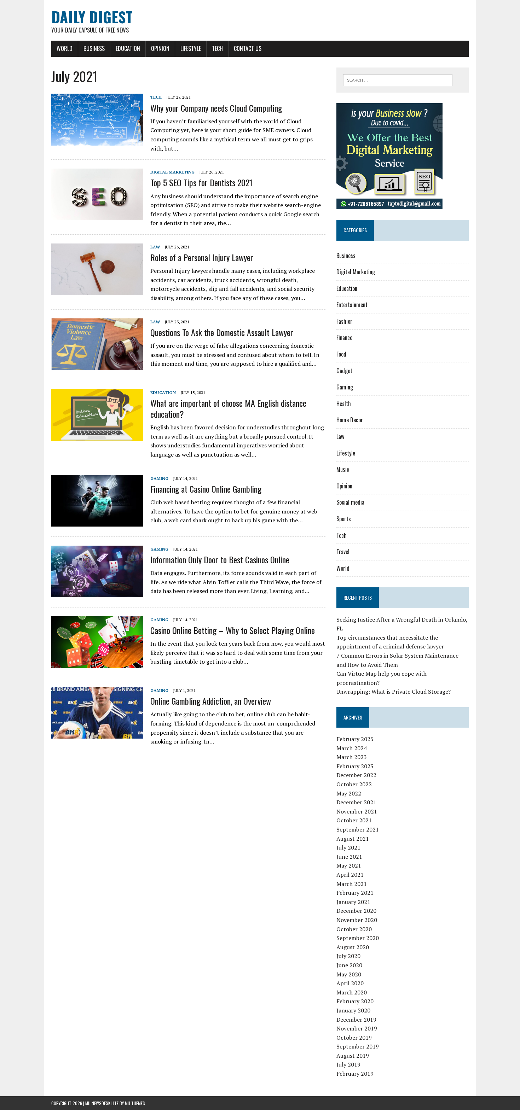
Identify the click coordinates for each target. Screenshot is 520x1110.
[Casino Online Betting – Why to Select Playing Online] (97, 663)
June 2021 (349, 857)
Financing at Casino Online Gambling (205, 488)
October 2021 (354, 820)
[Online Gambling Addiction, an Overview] (97, 734)
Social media (350, 502)
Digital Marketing (172, 172)
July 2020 (348, 956)
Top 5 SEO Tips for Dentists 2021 (201, 182)
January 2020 (353, 1010)
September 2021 (357, 829)
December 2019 (356, 1019)
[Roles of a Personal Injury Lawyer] (97, 290)
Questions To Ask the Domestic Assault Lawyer (221, 332)
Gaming (159, 478)
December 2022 (356, 775)
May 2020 (348, 974)
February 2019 (355, 1073)
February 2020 (355, 1001)
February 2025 (355, 739)
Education (128, 48)
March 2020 (351, 992)
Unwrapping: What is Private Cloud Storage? (393, 691)
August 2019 (352, 1055)
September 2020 (357, 938)
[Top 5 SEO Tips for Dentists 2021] (97, 215)
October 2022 (354, 784)
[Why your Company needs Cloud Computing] (97, 141)
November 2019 (356, 1028)
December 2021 (356, 802)
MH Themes (135, 1103)
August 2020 (352, 947)
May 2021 (348, 865)
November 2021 (356, 811)
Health (343, 403)
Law (155, 246)
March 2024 (351, 748)
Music (342, 469)
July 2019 (348, 1064)
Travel (342, 551)
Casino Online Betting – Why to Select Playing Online (232, 630)
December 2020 (356, 911)
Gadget (344, 370)
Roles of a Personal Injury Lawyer (201, 257)
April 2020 (350, 983)
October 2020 (354, 929)
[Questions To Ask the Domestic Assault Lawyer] (97, 365)
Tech (217, 48)
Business (94, 48)
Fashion (344, 321)
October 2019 (354, 1037)
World (65, 48)
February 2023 (355, 766)
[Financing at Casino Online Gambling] (97, 521)
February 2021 (355, 893)
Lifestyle (190, 48)
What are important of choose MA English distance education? (228, 408)
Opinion (160, 48)
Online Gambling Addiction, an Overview (210, 700)
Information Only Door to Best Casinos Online (219, 559)
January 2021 (353, 902)
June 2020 (349, 965)
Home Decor (349, 420)
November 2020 (356, 920)
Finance (344, 337)
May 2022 (348, 793)
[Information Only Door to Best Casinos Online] (97, 592)
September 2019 (357, 1046)
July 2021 (348, 847)
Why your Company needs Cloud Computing (216, 107)
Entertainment (352, 304)
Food (341, 354)
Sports (343, 519)
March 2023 (351, 757)
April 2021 (350, 875)
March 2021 (351, 884)
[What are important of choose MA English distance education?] (97, 436)
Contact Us (247, 48)
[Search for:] (397, 79)
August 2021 (352, 838)
